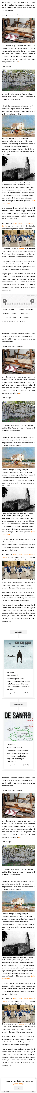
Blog (22, 642)
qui (19, 62)
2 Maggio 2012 (11, 744)
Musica (28, 642)
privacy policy (18, 1084)
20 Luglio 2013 (10, 672)
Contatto (21, 309)
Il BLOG (5, 313)
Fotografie (30, 309)
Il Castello (24, 313)
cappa (21, 249)
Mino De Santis (12, 675)
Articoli (11, 321)
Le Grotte (6, 317)
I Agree (18, 1088)
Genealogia (26, 715)
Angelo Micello (13, 693)
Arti (17, 642)
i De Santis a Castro (14, 747)
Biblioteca (12, 309)
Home (5, 309)
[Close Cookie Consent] (36, 1078)
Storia (15, 317)
